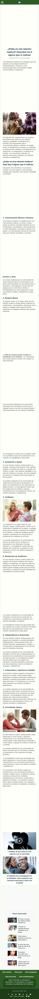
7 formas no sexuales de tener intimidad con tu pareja (23, 929)
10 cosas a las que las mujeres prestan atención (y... (24, 920)
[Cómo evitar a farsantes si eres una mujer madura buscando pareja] (13, 938)
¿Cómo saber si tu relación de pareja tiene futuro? (23, 963)
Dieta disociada (10, 976)
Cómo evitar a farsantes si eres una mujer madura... (24, 938)
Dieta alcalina (6, 972)
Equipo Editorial (26, 58)
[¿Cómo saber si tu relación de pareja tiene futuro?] (13, 962)
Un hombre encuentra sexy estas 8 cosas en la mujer (24, 954)
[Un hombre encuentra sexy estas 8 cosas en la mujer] (13, 953)
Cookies (15, 996)
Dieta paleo (18, 972)
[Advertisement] (19, 26)
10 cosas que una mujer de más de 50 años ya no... (24, 946)
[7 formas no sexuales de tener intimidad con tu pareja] (13, 927)
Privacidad (21, 996)
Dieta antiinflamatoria (26, 976)
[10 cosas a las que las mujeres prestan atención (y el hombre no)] (13, 920)
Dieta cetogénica (31, 972)
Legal (11, 996)
